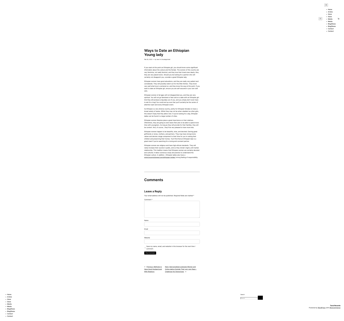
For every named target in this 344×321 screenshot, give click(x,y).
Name (146, 220)
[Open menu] (320, 18)
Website (147, 238)
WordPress (322, 308)
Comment (148, 199)
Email (146, 229)
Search (242, 294)
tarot (158, 59)
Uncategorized (165, 59)
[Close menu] (326, 5)
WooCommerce (334, 308)
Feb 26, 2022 (148, 59)
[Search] (260, 298)
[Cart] (338, 19)
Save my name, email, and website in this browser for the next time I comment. (170, 247)
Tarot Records (335, 305)
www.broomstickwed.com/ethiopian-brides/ (159, 157)
